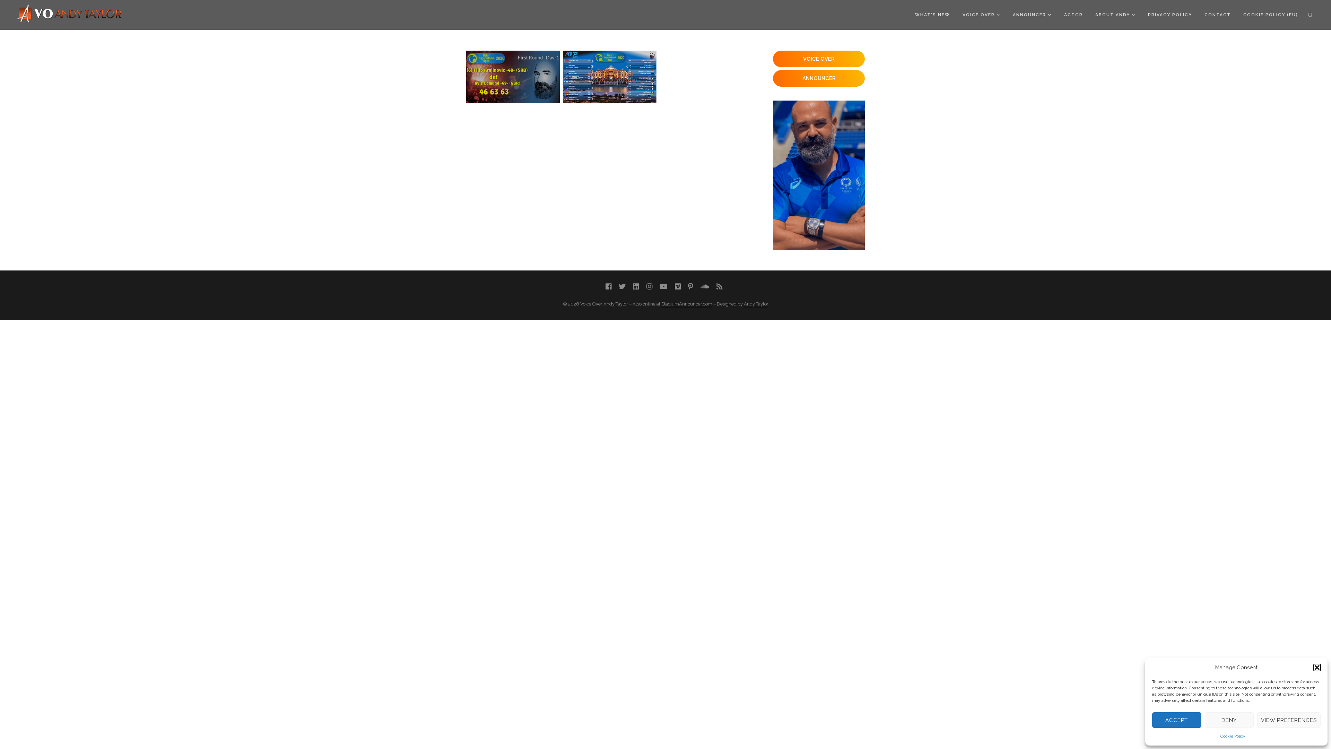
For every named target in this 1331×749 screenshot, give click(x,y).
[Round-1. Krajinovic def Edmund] (513, 77)
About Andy (1112, 14)
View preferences (1289, 720)
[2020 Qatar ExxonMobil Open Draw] (609, 77)
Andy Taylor (756, 304)
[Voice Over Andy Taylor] (70, 14)
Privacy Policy (1170, 14)
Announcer (1029, 14)
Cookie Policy (1232, 736)
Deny (1229, 720)
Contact (1217, 14)
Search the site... (1310, 14)
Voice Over (979, 14)
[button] (1317, 667)
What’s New (932, 14)
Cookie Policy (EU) (1270, 14)
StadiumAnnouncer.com (686, 304)
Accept (1176, 720)
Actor (1073, 14)
